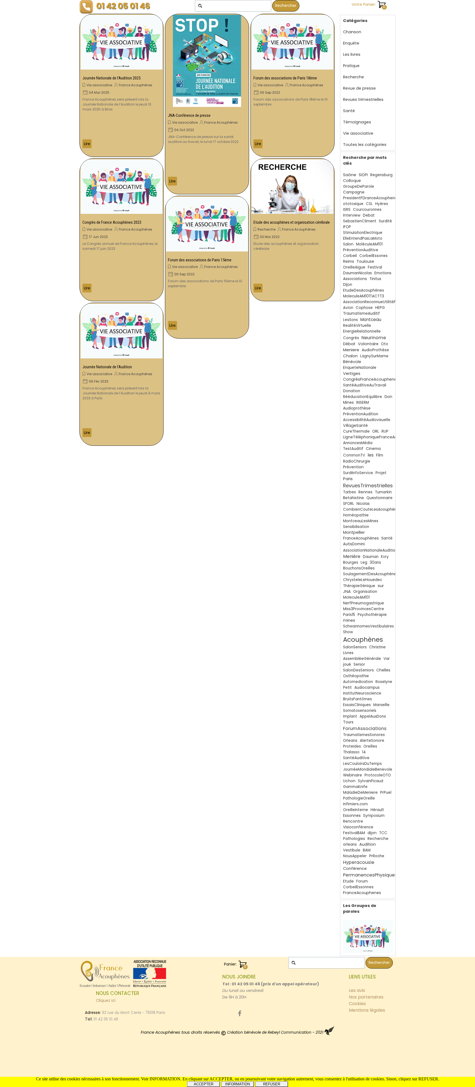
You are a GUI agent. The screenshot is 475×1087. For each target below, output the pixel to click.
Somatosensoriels (359, 710)
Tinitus (375, 278)
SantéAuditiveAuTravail (364, 385)
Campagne (353, 192)
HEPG (380, 307)
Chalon (350, 356)
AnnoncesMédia (357, 443)
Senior (359, 664)
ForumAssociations (364, 728)
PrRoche (376, 856)
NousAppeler (355, 856)
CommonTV (354, 455)
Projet (380, 472)
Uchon (349, 781)
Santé (349, 111)
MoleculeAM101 (356, 597)
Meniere (351, 350)
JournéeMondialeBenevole (367, 769)
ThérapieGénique (359, 585)
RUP (385, 431)
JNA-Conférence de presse (189, 115)
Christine (377, 647)
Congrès (351, 338)
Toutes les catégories (364, 144)
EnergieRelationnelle (362, 331)
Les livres (351, 54)
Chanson (352, 32)
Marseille (381, 704)
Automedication (358, 681)
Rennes (365, 492)
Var (386, 658)
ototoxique (353, 203)
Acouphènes (363, 639)
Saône (349, 175)
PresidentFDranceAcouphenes (371, 198)
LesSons (350, 319)
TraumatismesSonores (364, 734)
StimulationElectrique (362, 232)
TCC (383, 833)
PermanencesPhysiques (370, 875)
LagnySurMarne (374, 356)
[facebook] (240, 1013)
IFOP (347, 226)
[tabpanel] (271, 986)
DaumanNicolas (357, 273)
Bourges (350, 562)
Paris (348, 479)
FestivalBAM (354, 833)
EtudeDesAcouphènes (363, 290)
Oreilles (370, 746)
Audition (367, 844)
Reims (348, 261)
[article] (121, 85)
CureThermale (356, 431)
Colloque (352, 180)
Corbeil (350, 255)
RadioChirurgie (356, 461)
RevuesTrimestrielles (368, 485)
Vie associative (99, 85)
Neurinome (373, 337)
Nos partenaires (366, 997)
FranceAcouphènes (361, 538)
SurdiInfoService (358, 472)
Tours (348, 722)
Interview (351, 215)
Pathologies (354, 838)
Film (379, 455)
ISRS (346, 209)
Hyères (381, 203)
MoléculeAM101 (369, 244)
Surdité (385, 221)
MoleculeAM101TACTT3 (363, 296)
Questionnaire (379, 497)
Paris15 (349, 614)
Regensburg (381, 175)
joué (347, 664)
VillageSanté (355, 425)
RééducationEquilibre (362, 396)
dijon (372, 833)
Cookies (357, 1003)
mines (349, 620)
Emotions (382, 273)
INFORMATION (237, 1084)
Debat (369, 215)
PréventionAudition (360, 414)
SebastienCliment (359, 221)
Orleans (350, 740)
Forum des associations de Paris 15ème (199, 260)
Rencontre (353, 821)
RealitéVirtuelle (357, 325)
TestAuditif (353, 448)
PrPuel (385, 792)
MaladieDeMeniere (360, 792)
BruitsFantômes (357, 699)
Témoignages (357, 122)
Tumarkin (383, 492)
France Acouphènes (135, 85)
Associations (355, 278)
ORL (375, 431)
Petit (347, 687)
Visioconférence (358, 827)
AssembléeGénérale (362, 658)
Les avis (357, 990)
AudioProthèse (375, 350)
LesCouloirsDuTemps (362, 763)
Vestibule (351, 850)
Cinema (373, 448)
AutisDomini (354, 544)
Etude (348, 881)
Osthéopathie (356, 676)
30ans (375, 562)
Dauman (371, 556)
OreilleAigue (354, 267)
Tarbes (349, 492)
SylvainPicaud (370, 781)
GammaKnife (355, 786)
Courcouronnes (367, 209)
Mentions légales (367, 1010)
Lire (87, 143)
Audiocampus (367, 687)
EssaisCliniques (357, 704)
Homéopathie (356, 515)
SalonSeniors (355, 647)
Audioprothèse (357, 408)
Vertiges (351, 373)
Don (388, 396)
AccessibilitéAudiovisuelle (366, 419)
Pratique (351, 65)
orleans (350, 844)
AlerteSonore (372, 740)
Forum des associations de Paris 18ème (285, 78)
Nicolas (363, 503)
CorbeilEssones (373, 255)
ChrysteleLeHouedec (362, 579)
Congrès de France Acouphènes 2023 (111, 222)
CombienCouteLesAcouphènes (372, 509)
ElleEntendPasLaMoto (362, 238)
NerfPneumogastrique (363, 603)
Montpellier (354, 532)
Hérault (377, 809)
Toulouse (365, 261)
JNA (347, 591)
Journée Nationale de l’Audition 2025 (111, 78)
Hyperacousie (358, 862)
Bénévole (352, 361)
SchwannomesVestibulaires (368, 626)
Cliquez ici (105, 1000)
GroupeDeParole (358, 186)
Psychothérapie (372, 614)
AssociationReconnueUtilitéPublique (376, 302)
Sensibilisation (356, 526)
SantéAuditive (356, 757)
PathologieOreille (359, 798)
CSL (369, 203)
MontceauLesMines (360, 521)
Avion (348, 307)
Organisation (365, 591)
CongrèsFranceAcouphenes (371, 379)
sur (381, 585)
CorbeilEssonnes (358, 887)
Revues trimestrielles (363, 99)
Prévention (353, 467)
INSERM (362, 402)
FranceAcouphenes (362, 892)
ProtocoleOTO (377, 775)
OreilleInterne (355, 809)
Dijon (347, 284)
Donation (351, 391)
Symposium (374, 815)
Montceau (370, 319)
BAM (367, 850)
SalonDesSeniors (358, 670)
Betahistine (353, 497)
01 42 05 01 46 (123, 6)
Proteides (352, 746)
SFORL (348, 503)
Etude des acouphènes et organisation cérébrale (291, 222)
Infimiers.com (355, 804)
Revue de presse (359, 88)
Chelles (383, 670)
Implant (350, 716)
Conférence (355, 868)
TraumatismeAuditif (361, 313)
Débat (349, 344)
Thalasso (351, 752)
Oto (384, 344)
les (371, 455)
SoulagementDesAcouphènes (370, 574)
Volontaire (368, 344)
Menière (351, 556)
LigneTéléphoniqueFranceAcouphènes (379, 437)
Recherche (266, 229)
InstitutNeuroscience (362, 693)
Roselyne (383, 681)
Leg (364, 562)
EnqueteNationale (359, 367)
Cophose (364, 307)
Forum (362, 881)
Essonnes (352, 815)
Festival (375, 267)
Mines (348, 402)
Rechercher (285, 5)
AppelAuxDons (373, 716)
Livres (348, 652)
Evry (385, 556)
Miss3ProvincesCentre (363, 609)
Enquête (351, 43)
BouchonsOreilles (359, 568)
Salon (348, 244)
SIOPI (363, 175)
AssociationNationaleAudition (370, 550)
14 (364, 752)
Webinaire (352, 775)
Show (348, 632)
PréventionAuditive (360, 250)
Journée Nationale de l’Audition (107, 366)
